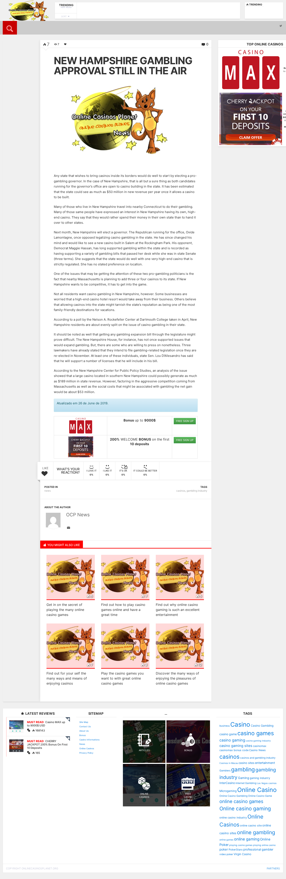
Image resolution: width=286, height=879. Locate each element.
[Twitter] (281, 26)
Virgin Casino (242, 854)
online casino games (241, 801)
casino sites (246, 763)
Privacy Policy (86, 753)
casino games (255, 733)
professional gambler (258, 849)
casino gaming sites (235, 746)
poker (223, 849)
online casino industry (233, 817)
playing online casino (264, 845)
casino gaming (232, 740)
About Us (84, 731)
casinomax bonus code (234, 750)
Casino (240, 724)
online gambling (256, 832)
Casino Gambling (262, 725)
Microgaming (228, 791)
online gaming (246, 839)
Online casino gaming (245, 809)
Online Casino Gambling (233, 795)
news (47, 490)
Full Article (14, 121)
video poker (226, 854)
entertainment (265, 763)
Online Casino (257, 789)
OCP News (78, 514)
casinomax (259, 746)
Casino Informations (89, 739)
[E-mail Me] (69, 528)
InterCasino (227, 783)
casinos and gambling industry (258, 757)
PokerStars (236, 849)
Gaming (243, 778)
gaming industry (260, 778)
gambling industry (197, 490)
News (82, 744)
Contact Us (85, 726)
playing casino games (241, 845)
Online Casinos (86, 748)
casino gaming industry (258, 740)
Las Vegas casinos (267, 783)
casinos (180, 490)
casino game (228, 734)
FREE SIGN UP (184, 421)
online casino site (251, 825)
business (224, 725)
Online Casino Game (260, 795)
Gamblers (225, 770)
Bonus (82, 735)
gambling (243, 769)
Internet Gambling (246, 783)
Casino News (257, 750)
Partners (273, 868)
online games (226, 839)
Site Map (83, 722)
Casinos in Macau (228, 763)
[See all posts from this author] (53, 520)
